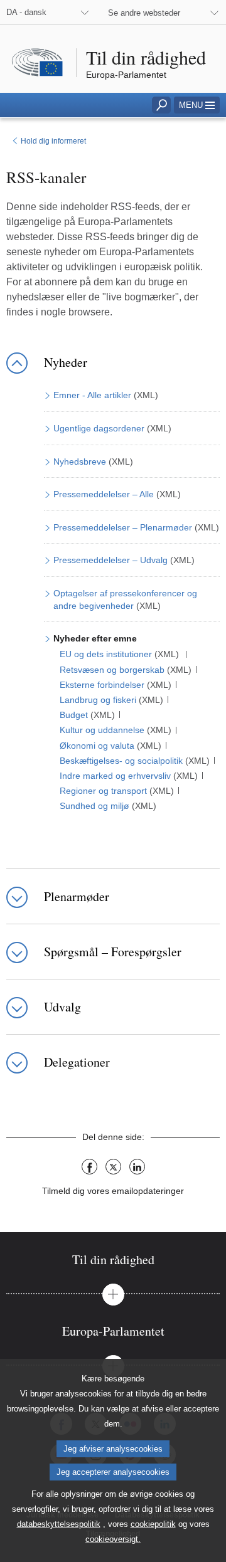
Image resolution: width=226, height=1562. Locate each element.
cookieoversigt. (113, 1539)
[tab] (113, 1259)
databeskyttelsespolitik (58, 1524)
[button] (197, 105)
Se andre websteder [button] (144, 13)
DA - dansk (26, 12)
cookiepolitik (153, 1524)
